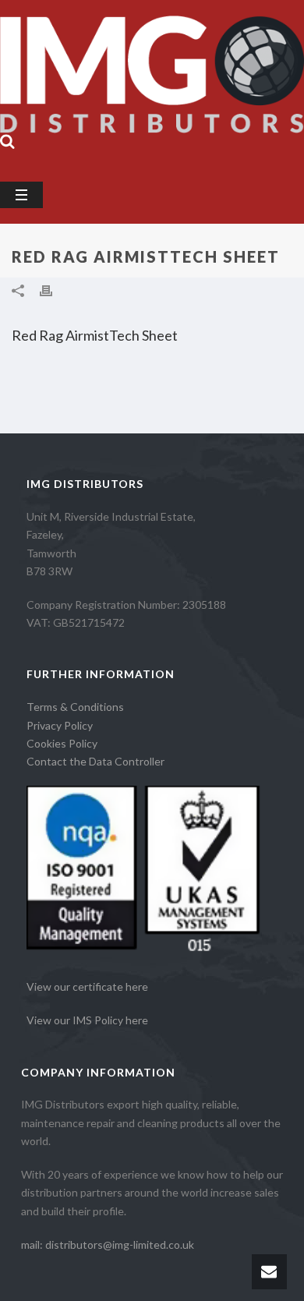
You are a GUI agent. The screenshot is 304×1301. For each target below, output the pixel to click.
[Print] (54, 289)
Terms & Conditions (75, 706)
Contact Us (46, 161)
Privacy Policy (60, 725)
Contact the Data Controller (95, 761)
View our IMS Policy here (87, 1020)
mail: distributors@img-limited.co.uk (107, 1244)
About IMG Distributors (79, 70)
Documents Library (68, 131)
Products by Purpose (197, 40)
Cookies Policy (62, 743)
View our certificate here (87, 986)
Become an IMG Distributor (90, 101)
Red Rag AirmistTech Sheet (95, 335)
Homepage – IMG (62, 40)
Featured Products (203, 131)
